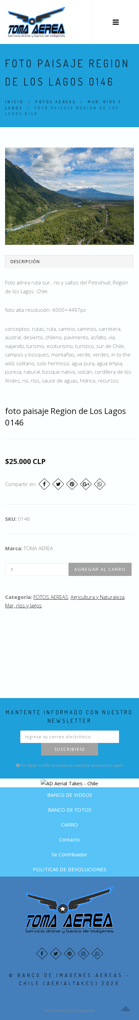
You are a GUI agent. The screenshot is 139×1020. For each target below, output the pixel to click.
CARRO (69, 824)
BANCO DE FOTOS (69, 809)
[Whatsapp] (97, 953)
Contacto (69, 839)
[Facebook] (44, 484)
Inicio (14, 101)
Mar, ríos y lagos (23, 605)
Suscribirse (69, 749)
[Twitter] (58, 484)
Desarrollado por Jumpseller (69, 1010)
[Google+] (86, 484)
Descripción (25, 261)
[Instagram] (83, 953)
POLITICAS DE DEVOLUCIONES (69, 869)
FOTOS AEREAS (55, 101)
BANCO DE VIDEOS (69, 794)
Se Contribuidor (69, 854)
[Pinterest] (72, 484)
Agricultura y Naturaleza (97, 597)
